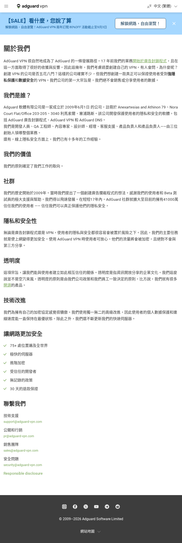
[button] (174, 23)
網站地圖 (87, 531)
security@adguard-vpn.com (23, 465)
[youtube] (96, 506)
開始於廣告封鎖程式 (150, 61)
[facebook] (75, 506)
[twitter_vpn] (85, 506)
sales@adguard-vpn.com (21, 450)
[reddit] (117, 506)
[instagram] (64, 506)
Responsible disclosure (23, 473)
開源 (7, 285)
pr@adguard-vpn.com (19, 436)
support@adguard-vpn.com (23, 421)
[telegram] (107, 506)
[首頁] (31, 6)
